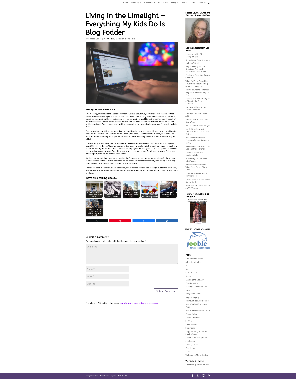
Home (125, 3)
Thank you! (190, 348)
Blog (187, 269)
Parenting (135, 3)
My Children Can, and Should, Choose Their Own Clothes (197, 131)
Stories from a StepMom (196, 337)
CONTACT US (191, 272)
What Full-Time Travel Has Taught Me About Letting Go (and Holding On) (196, 84)
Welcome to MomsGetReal (196, 355)
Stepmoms (148, 3)
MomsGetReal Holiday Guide (197, 310)
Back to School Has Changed (197, 125)
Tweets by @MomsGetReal (197, 364)
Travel (193, 3)
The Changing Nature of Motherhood (196, 174)
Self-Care (162, 3)
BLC (187, 265)
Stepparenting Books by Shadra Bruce (196, 332)
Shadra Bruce (95, 38)
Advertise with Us (192, 262)
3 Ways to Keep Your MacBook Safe (194, 153)
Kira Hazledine (191, 283)
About (201, 3)
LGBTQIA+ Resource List (196, 286)
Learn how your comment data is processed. (139, 303)
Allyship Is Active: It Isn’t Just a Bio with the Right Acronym (197, 101)
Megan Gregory (192, 297)
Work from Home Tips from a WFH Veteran (197, 186)
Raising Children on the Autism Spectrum (195, 108)
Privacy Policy (191, 314)
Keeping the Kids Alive (195, 280)
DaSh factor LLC (122, 376)
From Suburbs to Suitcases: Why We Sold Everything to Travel (197, 92)
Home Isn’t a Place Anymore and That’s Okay (197, 61)
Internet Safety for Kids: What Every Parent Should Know (196, 167)
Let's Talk (130, 38)
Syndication (190, 341)
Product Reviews (192, 317)
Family (173, 3)
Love (183, 3)
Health (121, 38)
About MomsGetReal (194, 258)
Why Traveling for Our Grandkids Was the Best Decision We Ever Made (195, 69)
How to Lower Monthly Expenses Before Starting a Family (197, 140)
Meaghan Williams (193, 293)
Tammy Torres (191, 344)
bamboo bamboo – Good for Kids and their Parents (197, 147)
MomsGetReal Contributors (197, 301)
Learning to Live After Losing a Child (194, 55)
